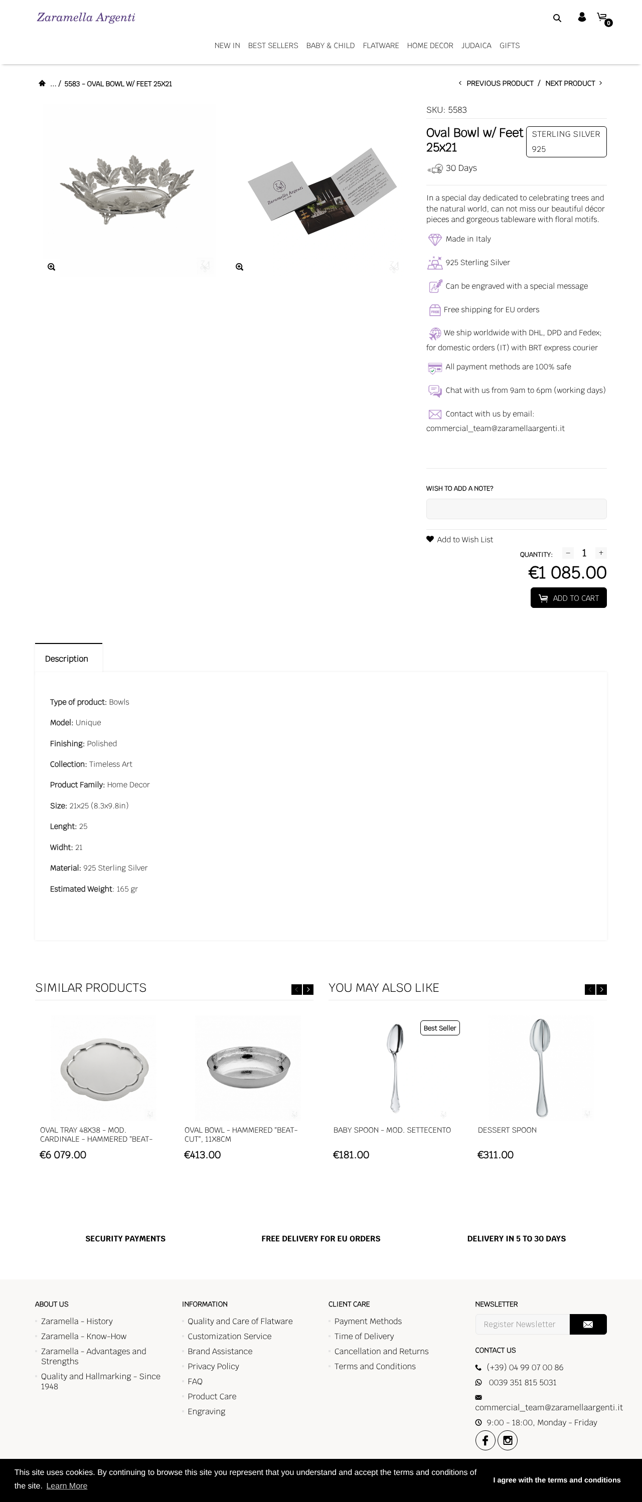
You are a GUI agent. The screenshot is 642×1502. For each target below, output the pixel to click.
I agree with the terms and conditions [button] (556, 1480)
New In (227, 46)
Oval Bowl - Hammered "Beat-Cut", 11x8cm (241, 1135)
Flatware (381, 46)
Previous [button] (296, 989)
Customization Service (230, 1336)
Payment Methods (368, 1321)
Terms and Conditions (375, 1366)
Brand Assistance (220, 1351)
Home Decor (430, 46)
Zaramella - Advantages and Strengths (93, 1356)
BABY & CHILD (330, 46)
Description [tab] (68, 659)
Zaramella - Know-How (84, 1336)
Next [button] (308, 989)
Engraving (207, 1411)
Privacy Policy (213, 1366)
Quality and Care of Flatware (240, 1321)
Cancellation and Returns (382, 1351)
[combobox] (544, 18)
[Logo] (86, 18)
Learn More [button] (66, 1486)
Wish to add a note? (460, 488)
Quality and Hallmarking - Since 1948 (100, 1381)
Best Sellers (273, 46)
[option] (103, 1092)
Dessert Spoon (507, 1130)
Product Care (212, 1396)
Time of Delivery (364, 1336)
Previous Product (502, 83)
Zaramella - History (77, 1321)
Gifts (510, 46)
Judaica (476, 46)
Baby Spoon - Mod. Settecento (392, 1130)
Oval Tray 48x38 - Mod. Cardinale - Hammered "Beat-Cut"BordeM (96, 1139)
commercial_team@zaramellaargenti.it (495, 429)
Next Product (572, 83)
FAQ (195, 1381)
